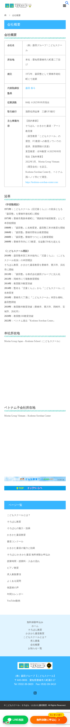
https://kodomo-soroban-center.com (41, 182)
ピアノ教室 (13, 567)
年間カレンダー (15, 594)
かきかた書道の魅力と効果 (21, 548)
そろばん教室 (14, 521)
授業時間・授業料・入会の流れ (23, 561)
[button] (67, 4)
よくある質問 (14, 581)
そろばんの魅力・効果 (18, 528)
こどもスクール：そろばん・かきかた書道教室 (26, 705)
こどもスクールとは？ (18, 515)
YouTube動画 (13, 600)
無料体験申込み (35, 622)
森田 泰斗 (30, 88)
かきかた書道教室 (16, 535)
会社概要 (35, 644)
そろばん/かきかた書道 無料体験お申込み (28, 554)
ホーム (35, 626)
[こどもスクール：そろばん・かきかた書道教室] (37, 6)
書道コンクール (15, 541)
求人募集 (35, 640)
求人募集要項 (14, 574)
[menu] (64, 6)
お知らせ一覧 (35, 648)
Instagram (35, 692)
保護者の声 (13, 587)
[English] (4, 722)
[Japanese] (8, 722)
